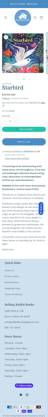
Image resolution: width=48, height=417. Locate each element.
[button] (6, 18)
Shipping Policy (12, 288)
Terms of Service (13, 294)
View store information (17, 158)
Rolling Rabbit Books (18, 416)
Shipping (5, 98)
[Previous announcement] (4, 3)
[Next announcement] (43, 3)
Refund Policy (12, 282)
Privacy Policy (12, 276)
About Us (9, 270)
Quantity (6, 116)
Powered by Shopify (36, 416)
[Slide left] (18, 79)
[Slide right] (29, 79)
